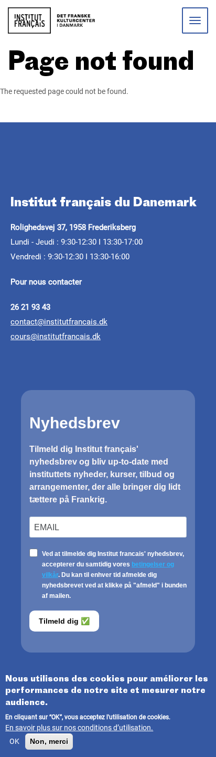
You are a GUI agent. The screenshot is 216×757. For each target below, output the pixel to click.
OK (14, 741)
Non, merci (49, 741)
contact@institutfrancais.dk (58, 322)
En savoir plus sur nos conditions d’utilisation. (79, 727)
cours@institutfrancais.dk (55, 336)
